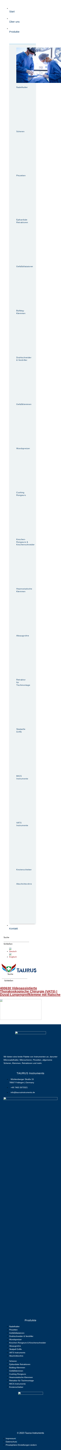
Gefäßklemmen (23, 404)
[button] (5, 937)
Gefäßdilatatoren (24, 266)
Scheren (20, 131)
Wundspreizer (23, 448)
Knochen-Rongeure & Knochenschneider (25, 542)
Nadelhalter (22, 87)
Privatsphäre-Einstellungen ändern (21, 1445)
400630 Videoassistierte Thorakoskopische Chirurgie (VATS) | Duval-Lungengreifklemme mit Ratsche (30, 991)
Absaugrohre (22, 635)
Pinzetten (21, 175)
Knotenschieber (24, 869)
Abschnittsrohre (24, 884)
